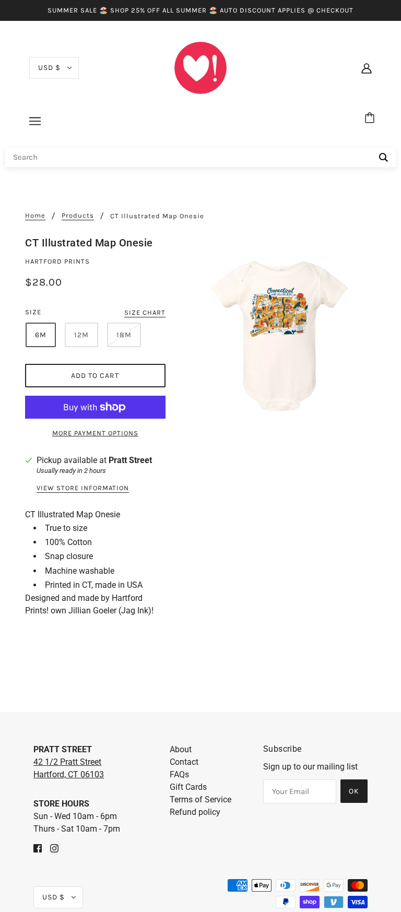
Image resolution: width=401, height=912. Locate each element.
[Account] (366, 67)
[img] (37, 847)
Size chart (145, 312)
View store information (83, 488)
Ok (354, 791)
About (181, 749)
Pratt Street (130, 460)
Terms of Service (200, 799)
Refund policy (195, 812)
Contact (184, 762)
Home (35, 215)
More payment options (95, 433)
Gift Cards (188, 787)
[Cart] (371, 118)
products (78, 215)
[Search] (383, 157)
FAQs (179, 774)
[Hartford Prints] (200, 67)
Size (33, 312)
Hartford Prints (57, 261)
